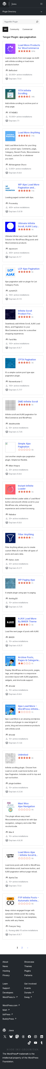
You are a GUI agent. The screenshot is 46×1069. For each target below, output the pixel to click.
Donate (29, 992)
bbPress (8, 1014)
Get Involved (30, 983)
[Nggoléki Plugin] (37, 21)
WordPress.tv (10, 997)
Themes (28, 966)
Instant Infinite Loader (25, 487)
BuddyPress (9, 1019)
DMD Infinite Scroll (28, 401)
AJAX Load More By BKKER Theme (27, 620)
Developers (8, 992)
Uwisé (28, 947)
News (5, 966)
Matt (6, 1010)
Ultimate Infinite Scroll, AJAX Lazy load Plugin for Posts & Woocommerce (29, 225)
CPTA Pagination (27, 359)
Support (6, 988)
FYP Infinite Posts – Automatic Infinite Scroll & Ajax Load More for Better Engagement (28, 899)
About (5, 962)
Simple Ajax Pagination (24, 445)
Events (27, 988)
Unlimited (23, 754)
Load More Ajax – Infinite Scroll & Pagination (27, 854)
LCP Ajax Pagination (28, 268)
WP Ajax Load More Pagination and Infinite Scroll (28, 186)
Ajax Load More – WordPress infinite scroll (28, 708)
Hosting (6, 971)
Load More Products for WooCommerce (29, 46)
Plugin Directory (9, 11)
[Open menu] (42, 4)
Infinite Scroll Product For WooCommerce (26, 312)
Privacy (6, 975)
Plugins (27, 971)
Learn (5, 983)
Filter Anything (26, 534)
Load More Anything (29, 132)
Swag (28, 997)
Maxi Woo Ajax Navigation (26, 805)
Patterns (28, 975)
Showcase (29, 962)
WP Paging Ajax (26, 579)
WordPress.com (11, 1005)
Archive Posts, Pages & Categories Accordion (29, 659)
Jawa (11, 1030)
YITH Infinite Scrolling (24, 92)
